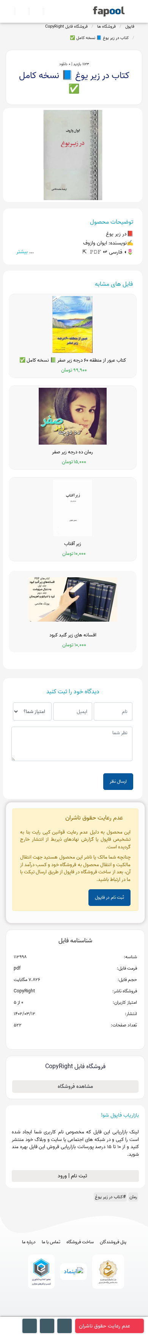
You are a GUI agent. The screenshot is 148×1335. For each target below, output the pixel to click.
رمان (133, 1196)
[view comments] (84, 1037)
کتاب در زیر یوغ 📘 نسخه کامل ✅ (99, 37)
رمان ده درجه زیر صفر (72, 452)
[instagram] (74, 1313)
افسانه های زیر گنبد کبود (72, 635)
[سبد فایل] (9, 11)
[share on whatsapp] (75, 1037)
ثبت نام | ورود (73, 1176)
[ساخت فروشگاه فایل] (33, 11)
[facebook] (46, 1313)
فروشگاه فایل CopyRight (66, 26)
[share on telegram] (65, 1037)
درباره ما (29, 1242)
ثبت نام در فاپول (109, 897)
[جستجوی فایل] (47, 11)
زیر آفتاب (72, 544)
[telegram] (60, 1313)
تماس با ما (51, 1242)
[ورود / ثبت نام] (19, 11)
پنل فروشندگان (113, 1242)
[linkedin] (102, 1313)
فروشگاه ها (106, 26)
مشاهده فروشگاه (75, 1086)
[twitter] (88, 1313)
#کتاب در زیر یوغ (110, 1196)
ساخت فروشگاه (80, 1242)
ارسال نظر (118, 781)
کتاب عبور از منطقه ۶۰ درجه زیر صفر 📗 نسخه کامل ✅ (72, 360)
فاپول (129, 26)
